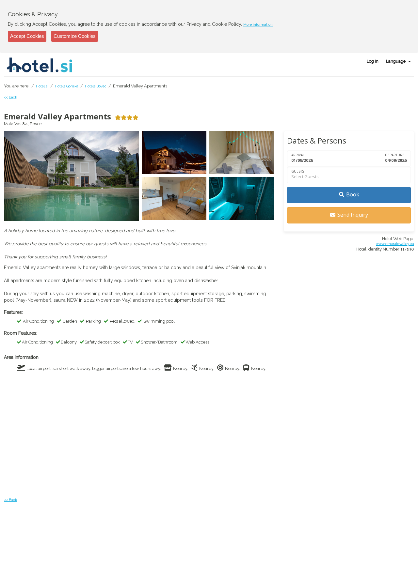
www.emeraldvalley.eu (395, 244)
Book (352, 194)
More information (258, 25)
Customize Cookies (75, 36)
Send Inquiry (352, 214)
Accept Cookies (27, 36)
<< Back (10, 97)
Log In (372, 61)
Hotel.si (42, 86)
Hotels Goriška (66, 86)
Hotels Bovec (95, 86)
